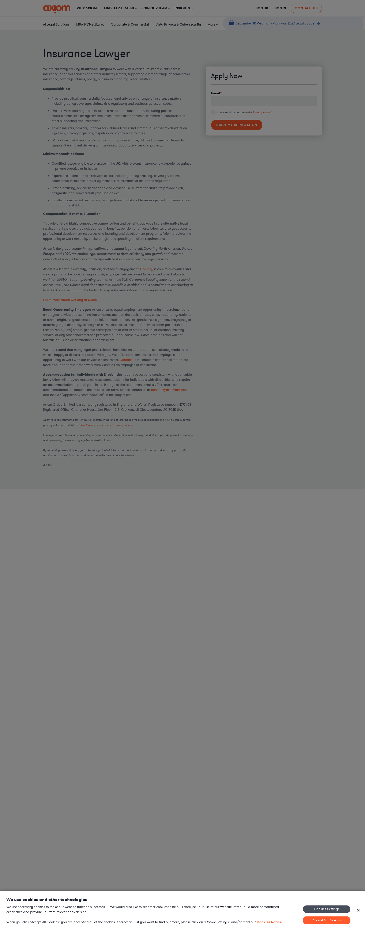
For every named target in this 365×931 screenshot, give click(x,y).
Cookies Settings (326, 909)
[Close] (358, 910)
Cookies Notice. (270, 922)
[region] (182, 911)
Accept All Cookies (327, 920)
